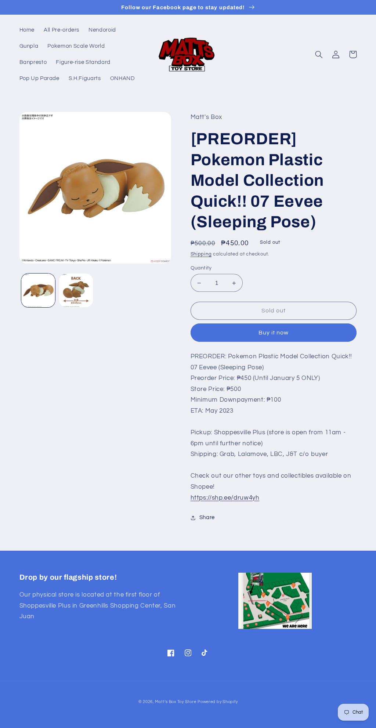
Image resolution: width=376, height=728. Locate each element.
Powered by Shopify (218, 702)
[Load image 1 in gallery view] (38, 290)
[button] (319, 54)
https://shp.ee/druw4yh (225, 498)
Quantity (201, 268)
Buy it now (273, 333)
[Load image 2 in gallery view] (76, 290)
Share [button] (207, 517)
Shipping (201, 254)
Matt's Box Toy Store (175, 702)
